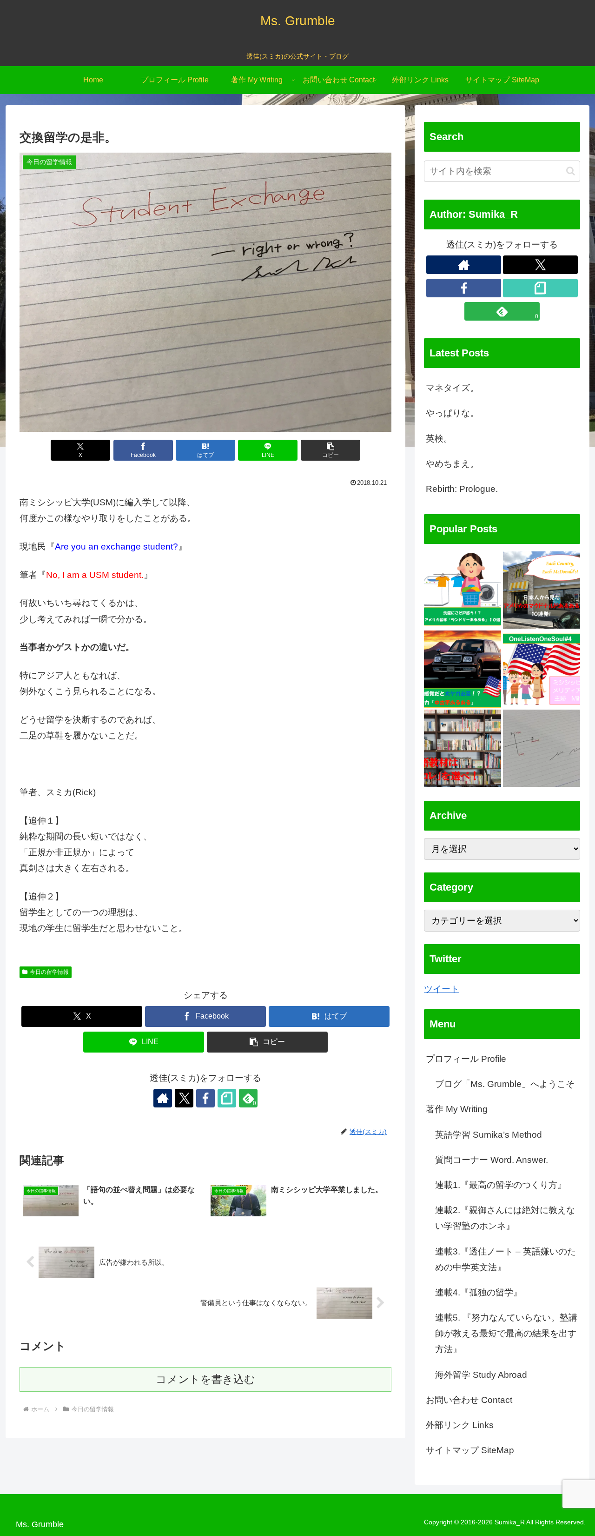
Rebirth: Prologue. (462, 489)
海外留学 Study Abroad (481, 1375)
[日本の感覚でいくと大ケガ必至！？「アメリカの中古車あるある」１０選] (462, 669)
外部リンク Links (460, 1425)
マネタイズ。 (452, 388)
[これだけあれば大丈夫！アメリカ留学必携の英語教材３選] (462, 748)
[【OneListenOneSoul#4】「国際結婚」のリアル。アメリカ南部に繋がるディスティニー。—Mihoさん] (541, 669)
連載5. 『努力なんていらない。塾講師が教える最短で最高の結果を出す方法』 (506, 1334)
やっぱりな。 (452, 413)
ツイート (441, 989)
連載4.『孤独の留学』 (478, 1292)
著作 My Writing (457, 1109)
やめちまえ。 (452, 464)
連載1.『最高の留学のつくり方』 (500, 1185)
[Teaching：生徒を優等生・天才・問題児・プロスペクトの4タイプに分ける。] (541, 748)
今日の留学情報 (49, 972)
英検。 (439, 438)
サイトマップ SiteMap (470, 1451)
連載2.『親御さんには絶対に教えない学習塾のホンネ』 (505, 1218)
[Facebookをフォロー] (205, 1098)
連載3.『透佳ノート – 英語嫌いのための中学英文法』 (505, 1259)
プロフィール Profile (466, 1059)
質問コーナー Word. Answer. (491, 1160)
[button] (330, 450)
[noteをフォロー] (227, 1098)
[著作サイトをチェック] (162, 1098)
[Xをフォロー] (184, 1098)
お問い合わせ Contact (469, 1400)
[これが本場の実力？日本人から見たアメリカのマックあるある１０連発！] (541, 590)
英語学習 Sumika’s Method (488, 1135)
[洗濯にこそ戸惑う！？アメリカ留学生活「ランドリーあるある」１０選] (462, 590)
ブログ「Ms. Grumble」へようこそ (505, 1084)
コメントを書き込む (205, 1379)
